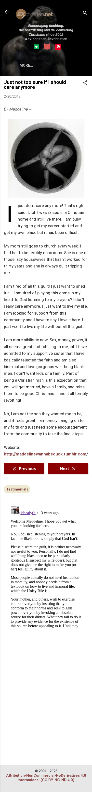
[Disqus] (46, 566)
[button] (85, 83)
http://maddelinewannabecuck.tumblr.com (45, 454)
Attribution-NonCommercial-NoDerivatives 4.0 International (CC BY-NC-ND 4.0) (46, 777)
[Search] (85, 13)
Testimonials (17, 489)
